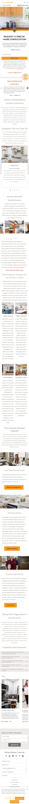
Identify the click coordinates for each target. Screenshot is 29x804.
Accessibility (14, 784)
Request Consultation (14, 487)
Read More (7, 722)
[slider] (14, 19)
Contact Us (6, 761)
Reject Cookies (19, 798)
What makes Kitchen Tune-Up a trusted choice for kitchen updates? (12, 653)
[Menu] (27, 2)
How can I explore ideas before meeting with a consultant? (12, 661)
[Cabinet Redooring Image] (21, 308)
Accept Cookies (14, 801)
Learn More (10, 605)
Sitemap (5, 775)
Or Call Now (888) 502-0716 (14, 72)
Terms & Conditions (14, 782)
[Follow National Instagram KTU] (16, 755)
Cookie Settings (9, 798)
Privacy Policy (20, 68)
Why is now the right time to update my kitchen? (12, 669)
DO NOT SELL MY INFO (14, 786)
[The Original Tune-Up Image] (21, 369)
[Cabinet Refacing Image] (7, 308)
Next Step (14, 58)
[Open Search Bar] (24, 2)
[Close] (27, 789)
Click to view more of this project (14, 270)
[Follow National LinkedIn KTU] (12, 755)
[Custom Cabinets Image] (7, 369)
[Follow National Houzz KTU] (22, 755)
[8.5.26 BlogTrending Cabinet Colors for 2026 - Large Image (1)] (10, 693)
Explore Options (12, 548)
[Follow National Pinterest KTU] (19, 755)
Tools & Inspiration (8, 768)
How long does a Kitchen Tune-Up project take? (11, 665)
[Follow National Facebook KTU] (6, 755)
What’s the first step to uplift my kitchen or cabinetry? (11, 657)
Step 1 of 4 (15, 50)
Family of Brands (7, 772)
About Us (5, 765)
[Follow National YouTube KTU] (9, 755)
